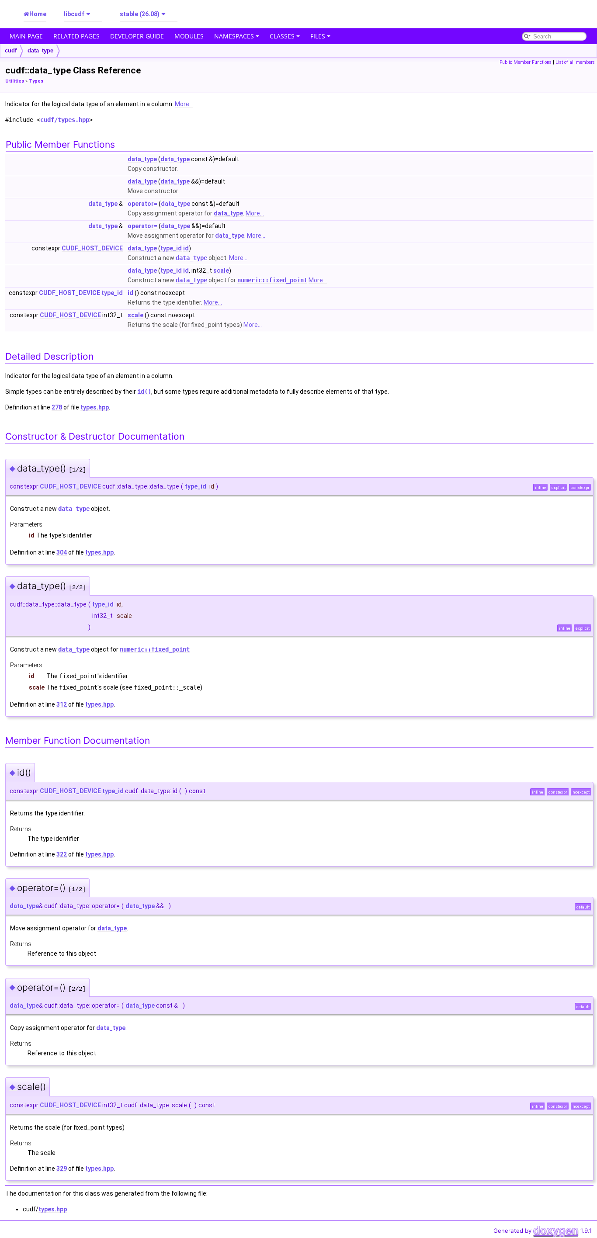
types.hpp (94, 407)
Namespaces (234, 36)
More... (184, 104)
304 (61, 552)
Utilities (14, 81)
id (186, 248)
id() (144, 391)
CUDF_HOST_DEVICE (92, 248)
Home (37, 13)
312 (61, 704)
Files (317, 36)
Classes (282, 36)
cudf (11, 50)
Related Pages (76, 36)
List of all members (575, 62)
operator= (142, 203)
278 (57, 407)
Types (36, 81)
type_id (171, 248)
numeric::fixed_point (272, 280)
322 (61, 854)
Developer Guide (137, 36)
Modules (189, 36)
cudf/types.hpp (64, 119)
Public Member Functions (526, 62)
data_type (40, 50)
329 (61, 1168)
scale (221, 270)
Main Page (26, 36)
